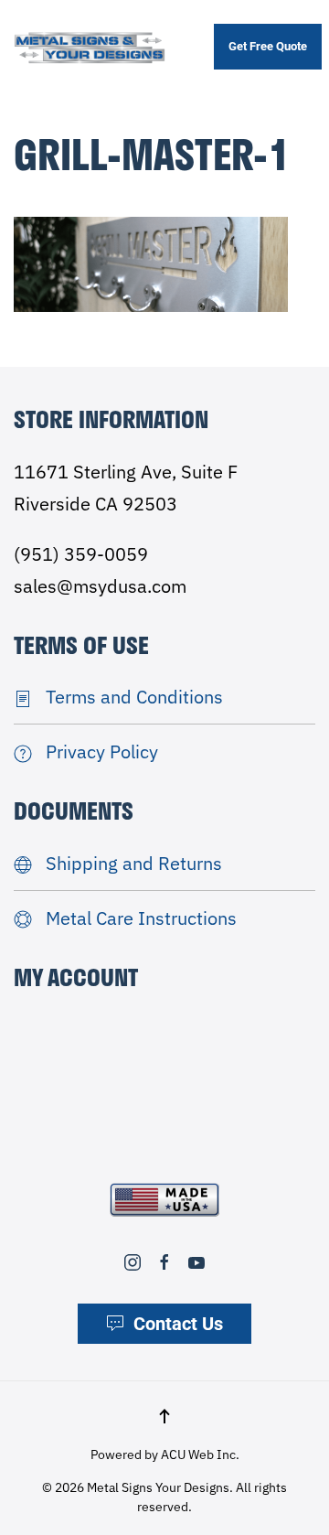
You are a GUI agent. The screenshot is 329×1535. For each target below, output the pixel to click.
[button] (164, 1416)
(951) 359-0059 (81, 554)
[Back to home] (89, 47)
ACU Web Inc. (200, 1454)
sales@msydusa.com (100, 586)
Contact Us (178, 1324)
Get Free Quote (267, 46)
